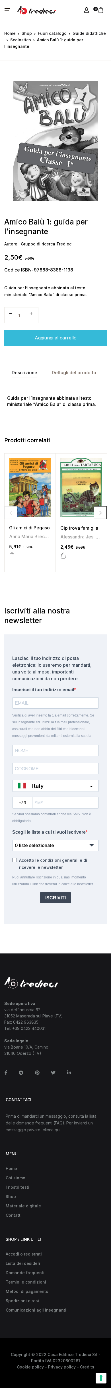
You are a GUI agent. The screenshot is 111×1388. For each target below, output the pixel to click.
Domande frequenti (25, 1272)
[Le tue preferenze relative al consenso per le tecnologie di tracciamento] (101, 1378)
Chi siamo (15, 1177)
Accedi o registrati (24, 1254)
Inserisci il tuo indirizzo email (43, 689)
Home (10, 33)
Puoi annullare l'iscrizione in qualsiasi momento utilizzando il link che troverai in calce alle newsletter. (53, 880)
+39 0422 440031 (29, 1028)
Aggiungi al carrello (56, 338)
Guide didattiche (89, 33)
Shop (27, 33)
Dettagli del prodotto (74, 372)
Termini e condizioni (26, 1282)
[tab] (24, 372)
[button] (7, 10)
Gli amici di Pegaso (29, 528)
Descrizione (24, 372)
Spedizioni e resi (22, 1300)
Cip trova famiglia (79, 528)
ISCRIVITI (55, 897)
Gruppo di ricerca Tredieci (47, 243)
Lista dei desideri (23, 1263)
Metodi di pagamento (27, 1291)
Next (100, 512)
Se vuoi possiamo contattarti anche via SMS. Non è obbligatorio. (51, 817)
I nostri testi (17, 1187)
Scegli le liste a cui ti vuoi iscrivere (49, 832)
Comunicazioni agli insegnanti (36, 1310)
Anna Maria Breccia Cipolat (38, 536)
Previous (10, 512)
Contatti (14, 1215)
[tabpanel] (55, 141)
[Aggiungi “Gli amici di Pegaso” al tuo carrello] (12, 555)
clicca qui (51, 1129)
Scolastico (20, 39)
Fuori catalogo (52, 33)
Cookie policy (30, 1367)
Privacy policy (62, 1367)
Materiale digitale (23, 1205)
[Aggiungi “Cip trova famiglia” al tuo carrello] (63, 555)
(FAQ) (59, 1122)
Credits (87, 1367)
